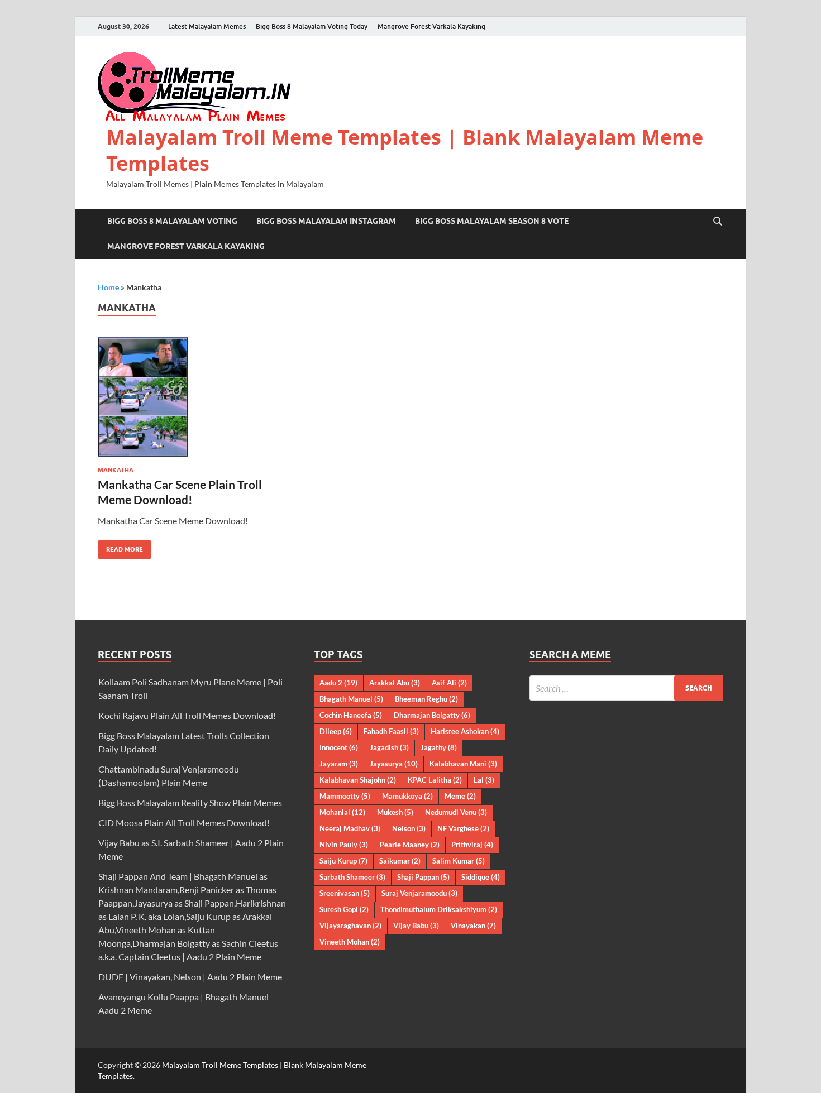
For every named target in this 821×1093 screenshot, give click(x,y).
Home (108, 287)
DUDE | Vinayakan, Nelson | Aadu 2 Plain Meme (190, 976)
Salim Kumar (458, 860)
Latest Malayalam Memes (207, 26)
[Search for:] (626, 688)
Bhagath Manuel (351, 698)
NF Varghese (463, 828)
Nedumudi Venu (456, 812)
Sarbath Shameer (352, 877)
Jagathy (439, 747)
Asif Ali (449, 682)
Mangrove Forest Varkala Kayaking (431, 26)
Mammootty (344, 796)
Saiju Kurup (343, 860)
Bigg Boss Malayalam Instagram (326, 221)
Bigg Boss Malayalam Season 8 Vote (492, 221)
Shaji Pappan (423, 877)
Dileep (335, 731)
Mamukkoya (407, 796)
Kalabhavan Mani (463, 763)
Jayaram (338, 763)
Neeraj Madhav (349, 828)
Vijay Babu (416, 925)
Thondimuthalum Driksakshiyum (438, 909)
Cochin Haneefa (350, 715)
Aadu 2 (338, 682)
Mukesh (395, 812)
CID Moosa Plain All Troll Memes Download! (184, 822)
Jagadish (389, 747)
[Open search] (717, 221)
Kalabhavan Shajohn (357, 779)
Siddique (480, 877)
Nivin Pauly (343, 844)
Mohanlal (342, 812)
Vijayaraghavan (350, 925)
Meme (460, 796)
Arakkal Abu (394, 682)
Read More (120, 546)
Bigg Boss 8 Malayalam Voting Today (311, 26)
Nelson (409, 828)
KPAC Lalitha (435, 779)
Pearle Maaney (410, 844)
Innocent (338, 747)
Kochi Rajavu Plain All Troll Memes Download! (187, 715)
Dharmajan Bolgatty (432, 715)
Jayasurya (394, 763)
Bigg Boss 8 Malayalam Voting (172, 221)
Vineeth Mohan (349, 941)
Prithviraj (472, 844)
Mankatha (115, 470)
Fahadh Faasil (391, 731)
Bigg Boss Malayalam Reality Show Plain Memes (190, 802)
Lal (484, 779)
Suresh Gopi (344, 909)
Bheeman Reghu (426, 698)
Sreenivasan (344, 893)
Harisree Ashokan (465, 731)
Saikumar (400, 860)
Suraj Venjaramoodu (419, 893)
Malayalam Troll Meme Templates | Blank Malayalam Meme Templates (404, 150)
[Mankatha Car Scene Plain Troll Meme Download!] (195, 397)
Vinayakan (473, 925)
